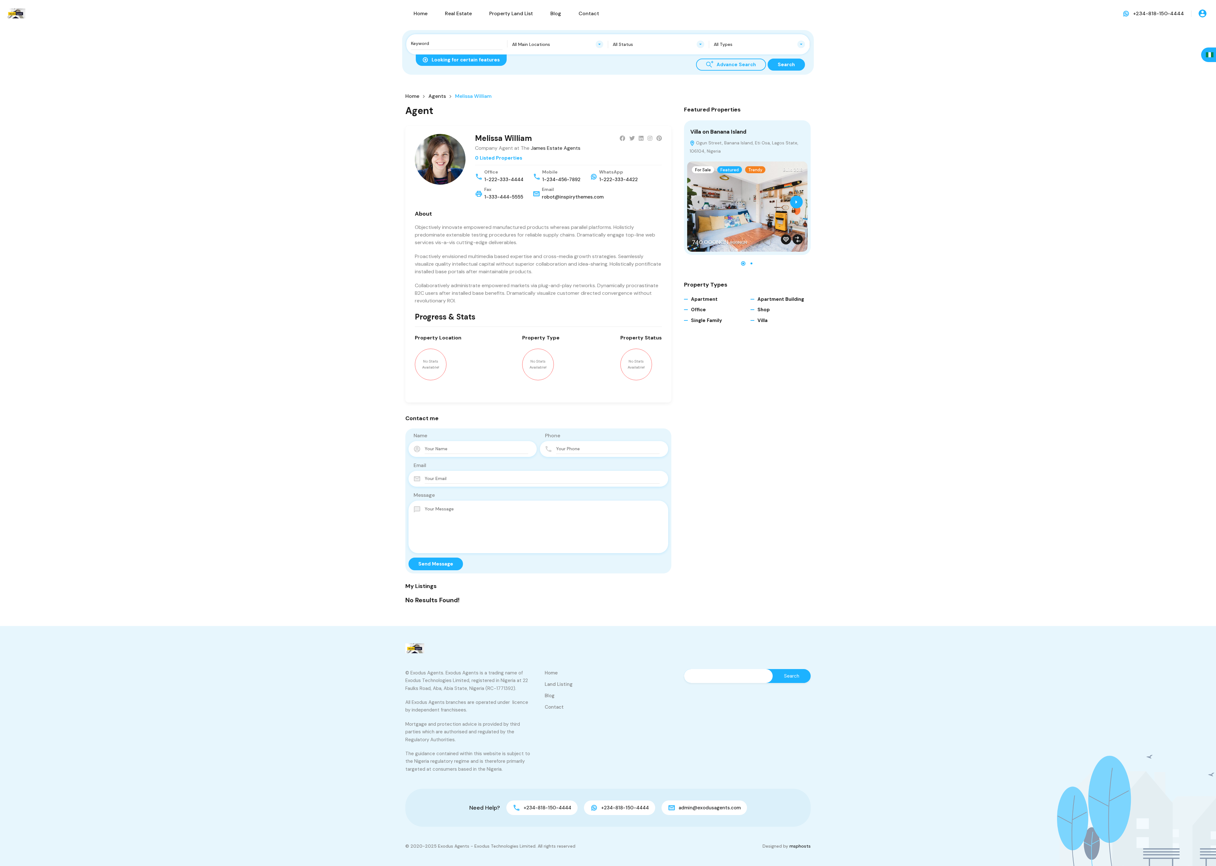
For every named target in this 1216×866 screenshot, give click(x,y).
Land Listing (559, 684)
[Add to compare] (798, 239)
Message (424, 495)
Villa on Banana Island (718, 131)
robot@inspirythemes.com (573, 197)
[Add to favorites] (786, 239)
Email (420, 465)
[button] (743, 263)
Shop (763, 310)
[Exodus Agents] (15, 13)
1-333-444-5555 (503, 197)
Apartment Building (780, 299)
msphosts (800, 846)
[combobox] (557, 44)
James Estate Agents (555, 148)
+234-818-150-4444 (1158, 13)
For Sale (703, 170)
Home (421, 13)
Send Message (435, 564)
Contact (589, 13)
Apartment (704, 299)
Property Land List (511, 13)
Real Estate (458, 13)
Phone (552, 435)
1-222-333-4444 (503, 179)
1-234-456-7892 (561, 179)
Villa (762, 320)
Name (420, 435)
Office (698, 310)
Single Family (706, 320)
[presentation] (698, 202)
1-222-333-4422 (618, 179)
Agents (437, 96)
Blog (555, 13)
